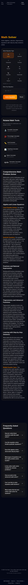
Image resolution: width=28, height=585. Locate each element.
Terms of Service (20, 581)
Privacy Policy (11, 583)
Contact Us (17, 583)
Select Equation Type (8, 50)
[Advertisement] (14, 20)
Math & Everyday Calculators (11, 3)
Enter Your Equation (8, 86)
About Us (13, 581)
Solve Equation (10, 97)
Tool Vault (2, 3)
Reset (21, 97)
